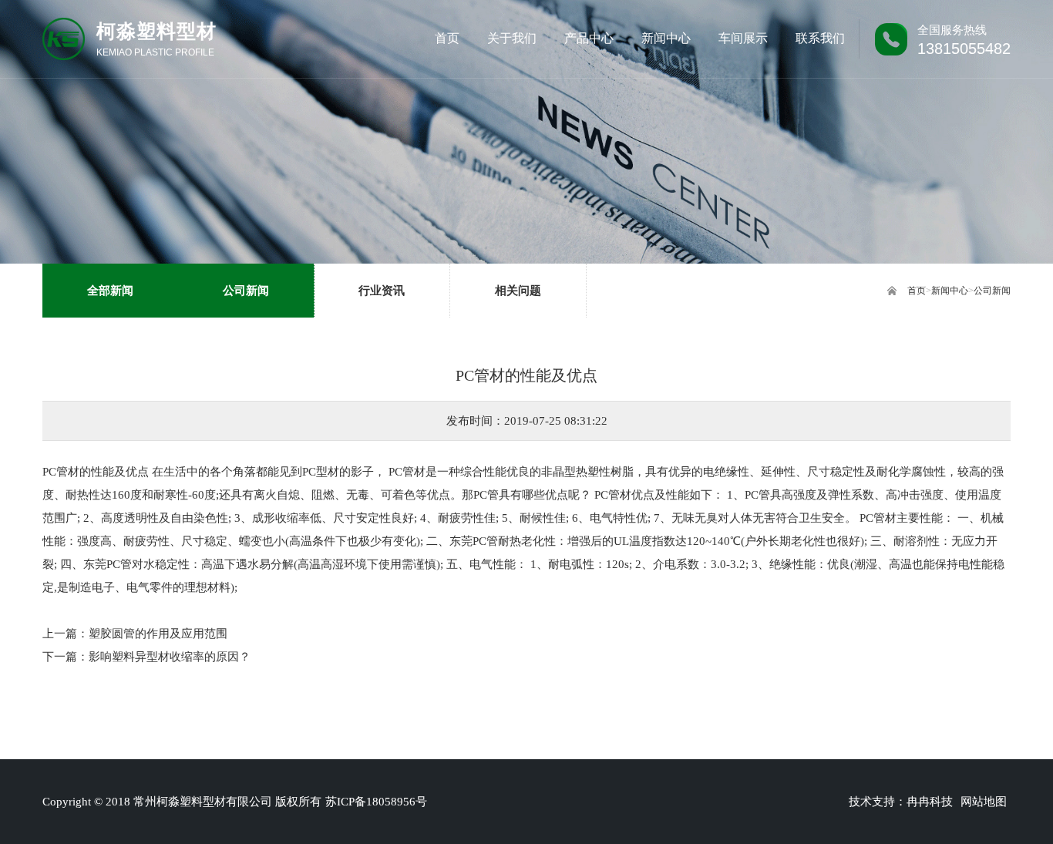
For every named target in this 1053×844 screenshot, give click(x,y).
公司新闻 (992, 290)
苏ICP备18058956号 (376, 801)
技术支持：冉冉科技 (901, 801)
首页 (916, 290)
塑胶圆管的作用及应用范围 (158, 633)
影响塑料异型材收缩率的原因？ (170, 657)
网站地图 (983, 801)
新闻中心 (949, 290)
